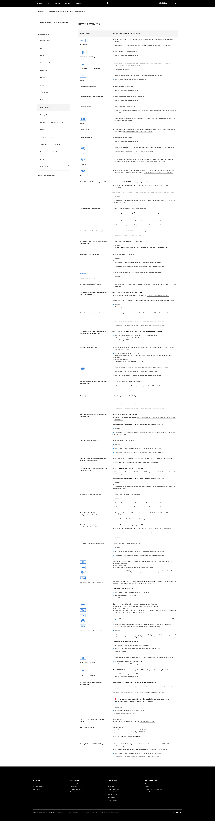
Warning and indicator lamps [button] (46, 175)
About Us (147, 792)
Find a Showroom (75, 789)
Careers (147, 786)
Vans (146, 784)
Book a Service (112, 784)
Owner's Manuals (112, 800)
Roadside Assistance (113, 792)
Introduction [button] (44, 167)
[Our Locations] (175, 3)
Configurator (36, 789)
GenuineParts (111, 797)
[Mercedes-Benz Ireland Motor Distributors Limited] (107, 3)
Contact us (73, 792)
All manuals (40, 11)
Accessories (111, 786)
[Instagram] (180, 813)
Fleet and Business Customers (153, 789)
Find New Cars (37, 784)
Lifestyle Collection (113, 789)
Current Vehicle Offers (76, 786)
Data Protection (95, 813)
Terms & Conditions (73, 813)
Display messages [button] (43, 35)
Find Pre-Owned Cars (39, 786)
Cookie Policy (85, 813)
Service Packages (112, 795)
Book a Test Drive (75, 784)
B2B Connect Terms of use (110, 813)
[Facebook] (174, 813)
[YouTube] (177, 813)
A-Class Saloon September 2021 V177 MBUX (59, 11)
